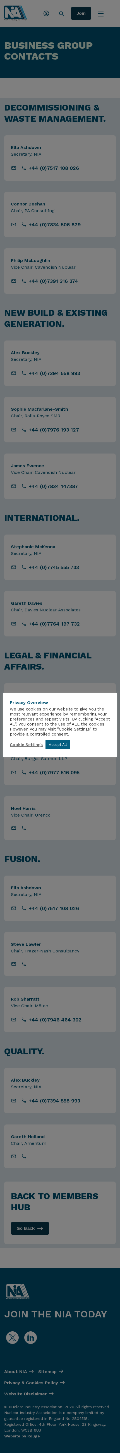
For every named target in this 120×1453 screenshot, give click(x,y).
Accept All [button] (58, 745)
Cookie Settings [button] (26, 744)
